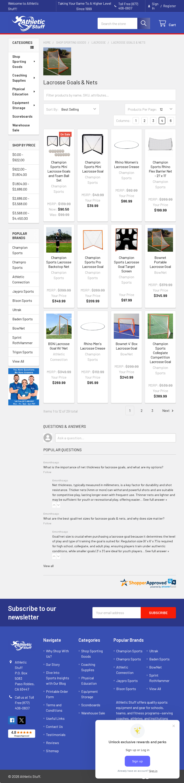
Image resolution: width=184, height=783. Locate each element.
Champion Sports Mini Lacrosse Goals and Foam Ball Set (58, 171)
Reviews (52, 742)
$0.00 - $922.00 (18, 157)
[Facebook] (12, 720)
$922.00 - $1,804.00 (19, 172)
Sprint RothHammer (22, 340)
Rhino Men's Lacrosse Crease (92, 345)
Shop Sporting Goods (19, 61)
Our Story (53, 664)
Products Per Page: (142, 109)
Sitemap (52, 751)
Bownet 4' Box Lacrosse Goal (127, 345)
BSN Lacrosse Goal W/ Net (59, 345)
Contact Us (54, 726)
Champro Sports (19, 264)
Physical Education (20, 91)
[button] (54, 505)
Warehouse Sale (21, 127)
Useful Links (55, 718)
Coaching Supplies (19, 77)
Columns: (123, 120)
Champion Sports (20, 250)
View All (18, 361)
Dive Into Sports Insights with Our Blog (57, 677)
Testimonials (56, 734)
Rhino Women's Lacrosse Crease (126, 164)
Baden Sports (22, 319)
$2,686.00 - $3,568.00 (20, 201)
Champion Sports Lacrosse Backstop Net (58, 262)
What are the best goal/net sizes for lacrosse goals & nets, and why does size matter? (103, 518)
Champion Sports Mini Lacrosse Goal (92, 166)
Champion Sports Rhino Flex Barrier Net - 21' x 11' (160, 169)
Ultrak (16, 309)
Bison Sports (22, 300)
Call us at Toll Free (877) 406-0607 (24, 702)
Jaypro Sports (23, 291)
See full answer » (155, 499)
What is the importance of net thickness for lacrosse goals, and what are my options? (103, 467)
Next (166, 410)
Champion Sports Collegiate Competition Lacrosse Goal (160, 352)
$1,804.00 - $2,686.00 (20, 186)
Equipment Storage (20, 105)
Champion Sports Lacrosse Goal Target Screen (126, 264)
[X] (22, 720)
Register (169, 6)
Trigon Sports (22, 352)
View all (48, 566)
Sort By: (52, 109)
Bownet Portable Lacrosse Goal (160, 262)
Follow (47, 471)
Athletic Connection (21, 279)
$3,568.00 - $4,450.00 (20, 215)
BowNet (18, 328)
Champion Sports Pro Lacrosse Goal (92, 262)
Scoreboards (22, 116)
